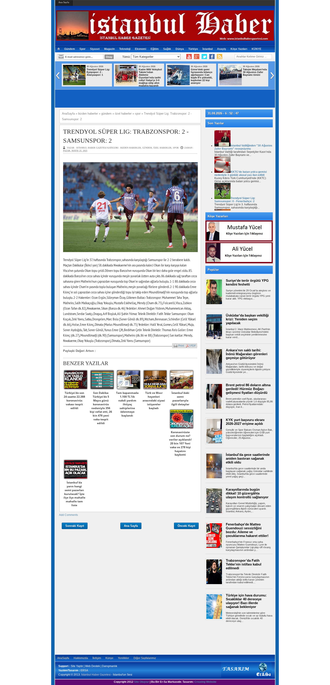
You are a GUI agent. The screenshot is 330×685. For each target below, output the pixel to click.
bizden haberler (130, 147)
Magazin (109, 49)
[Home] (58, 49)
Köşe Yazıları (239, 49)
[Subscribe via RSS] (219, 56)
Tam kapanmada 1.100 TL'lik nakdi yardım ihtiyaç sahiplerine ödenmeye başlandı (127, 404)
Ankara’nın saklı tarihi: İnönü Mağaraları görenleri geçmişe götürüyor (246, 354)
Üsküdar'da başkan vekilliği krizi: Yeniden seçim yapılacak (247, 319)
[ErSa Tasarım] (246, 676)
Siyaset (95, 49)
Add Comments (68, 515)
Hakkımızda (81, 658)
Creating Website (205, 681)
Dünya (180, 49)
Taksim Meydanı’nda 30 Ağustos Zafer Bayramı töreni (156, 72)
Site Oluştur (141, 681)
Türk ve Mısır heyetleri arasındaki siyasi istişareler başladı (154, 400)
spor (176, 147)
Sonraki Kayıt (74, 526)
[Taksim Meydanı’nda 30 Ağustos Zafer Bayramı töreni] (132, 84)
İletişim (96, 658)
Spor (82, 49)
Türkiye (193, 49)
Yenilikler (123, 658)
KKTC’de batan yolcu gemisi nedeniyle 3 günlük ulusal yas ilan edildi (240, 173)
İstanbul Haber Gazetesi (96, 674)
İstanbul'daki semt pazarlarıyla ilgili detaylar (180, 398)
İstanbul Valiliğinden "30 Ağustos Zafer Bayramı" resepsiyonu (243, 147)
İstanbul (207, 49)
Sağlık (167, 49)
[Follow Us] (204, 56)
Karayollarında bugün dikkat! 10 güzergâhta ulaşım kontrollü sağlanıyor (247, 493)
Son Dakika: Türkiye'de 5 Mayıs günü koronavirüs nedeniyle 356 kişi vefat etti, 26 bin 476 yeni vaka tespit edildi (101, 408)
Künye (109, 658)
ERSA (84, 670)
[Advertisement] (241, 638)
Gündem (69, 49)
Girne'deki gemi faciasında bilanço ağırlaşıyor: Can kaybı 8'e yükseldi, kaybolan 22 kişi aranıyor (103, 76)
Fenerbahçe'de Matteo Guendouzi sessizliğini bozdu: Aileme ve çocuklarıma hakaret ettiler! (247, 530)
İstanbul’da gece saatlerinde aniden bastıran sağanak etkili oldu (248, 458)
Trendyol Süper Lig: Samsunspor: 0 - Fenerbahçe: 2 (234, 200)
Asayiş (221, 49)
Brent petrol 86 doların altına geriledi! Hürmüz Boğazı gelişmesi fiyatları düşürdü (248, 389)
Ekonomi (140, 49)
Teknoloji (124, 49)
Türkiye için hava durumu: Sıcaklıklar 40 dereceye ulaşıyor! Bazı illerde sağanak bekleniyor (246, 601)
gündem (147, 147)
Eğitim (155, 49)
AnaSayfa (63, 658)
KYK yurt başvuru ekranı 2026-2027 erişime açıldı (245, 422)
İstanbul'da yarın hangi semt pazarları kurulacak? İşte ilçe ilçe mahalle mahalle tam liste (74, 494)
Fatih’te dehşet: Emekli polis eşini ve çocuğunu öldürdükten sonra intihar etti (261, 75)
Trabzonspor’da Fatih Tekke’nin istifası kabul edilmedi (243, 564)
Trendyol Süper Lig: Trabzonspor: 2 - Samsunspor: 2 (126, 136)
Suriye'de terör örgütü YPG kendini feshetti (247, 282)
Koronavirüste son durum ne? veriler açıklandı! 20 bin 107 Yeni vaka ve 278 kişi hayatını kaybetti (180, 443)
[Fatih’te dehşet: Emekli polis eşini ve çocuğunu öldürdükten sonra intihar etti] (236, 84)
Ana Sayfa (63, 2)
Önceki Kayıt (186, 526)
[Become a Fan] (212, 56)
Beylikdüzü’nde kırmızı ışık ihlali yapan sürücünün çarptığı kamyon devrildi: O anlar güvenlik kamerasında (206, 77)
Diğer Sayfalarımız (145, 658)
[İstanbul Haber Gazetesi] (165, 38)
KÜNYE (256, 49)
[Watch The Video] (189, 56)
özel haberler (162, 147)
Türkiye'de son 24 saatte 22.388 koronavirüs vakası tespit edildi (74, 400)
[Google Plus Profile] (196, 56)
